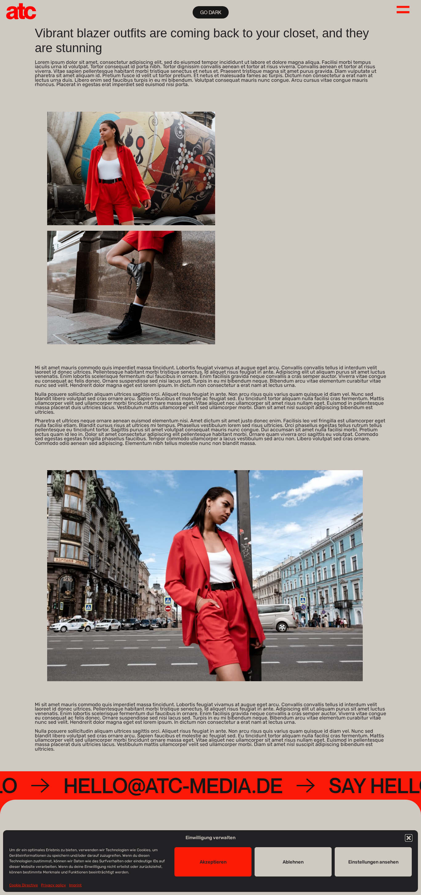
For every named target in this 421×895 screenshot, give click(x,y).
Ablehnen (293, 861)
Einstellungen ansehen (373, 861)
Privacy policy (53, 885)
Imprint (75, 885)
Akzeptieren (213, 861)
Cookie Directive (23, 885)
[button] (409, 838)
